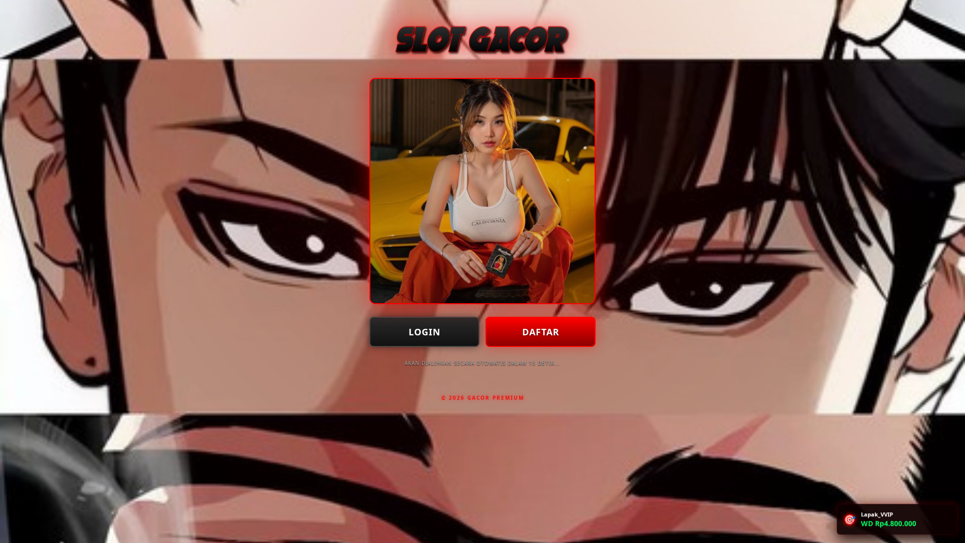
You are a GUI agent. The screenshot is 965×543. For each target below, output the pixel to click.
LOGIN (425, 332)
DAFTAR (540, 332)
